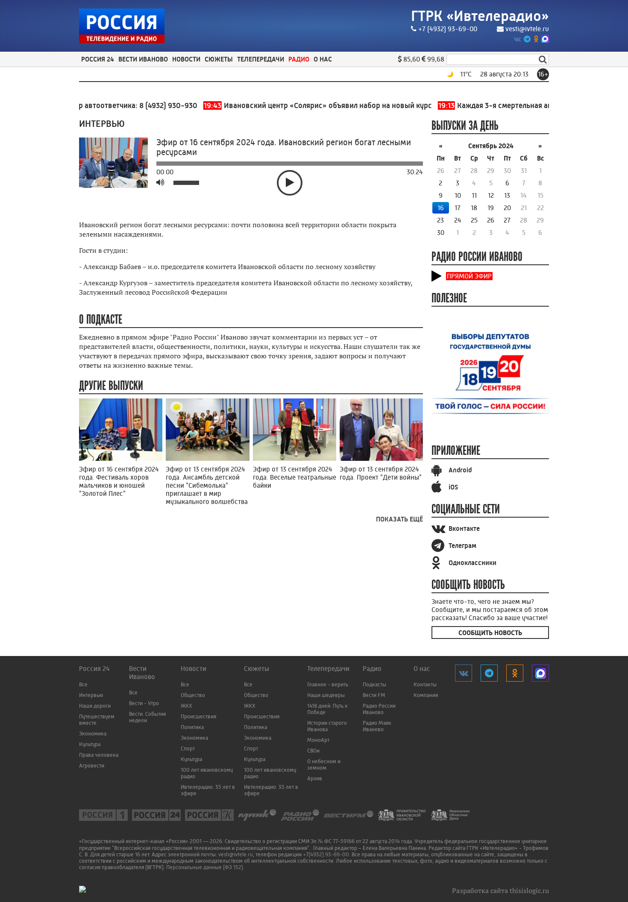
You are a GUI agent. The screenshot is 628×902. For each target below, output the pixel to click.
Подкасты (374, 684)
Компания (426, 695)
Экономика (92, 733)
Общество (193, 695)
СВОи (313, 750)
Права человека (98, 755)
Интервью (91, 695)
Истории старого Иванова (327, 726)
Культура (89, 744)
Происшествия (198, 716)
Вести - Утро (144, 703)
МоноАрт (318, 740)
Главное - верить (327, 684)
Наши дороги (95, 706)
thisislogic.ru (529, 890)
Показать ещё (399, 519)
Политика (192, 727)
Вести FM (374, 695)
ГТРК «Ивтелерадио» (480, 16)
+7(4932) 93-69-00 (326, 854)
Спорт (188, 748)
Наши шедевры (326, 695)
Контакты (425, 684)
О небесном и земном (323, 764)
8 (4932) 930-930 (151, 105)
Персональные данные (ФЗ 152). (205, 867)
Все (83, 684)
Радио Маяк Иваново (377, 726)
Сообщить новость (490, 633)
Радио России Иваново (379, 709)
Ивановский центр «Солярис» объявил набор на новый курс (302, 105)
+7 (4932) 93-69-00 (447, 29)
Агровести (91, 765)
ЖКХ (186, 706)
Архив (314, 778)
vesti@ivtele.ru (527, 29)
